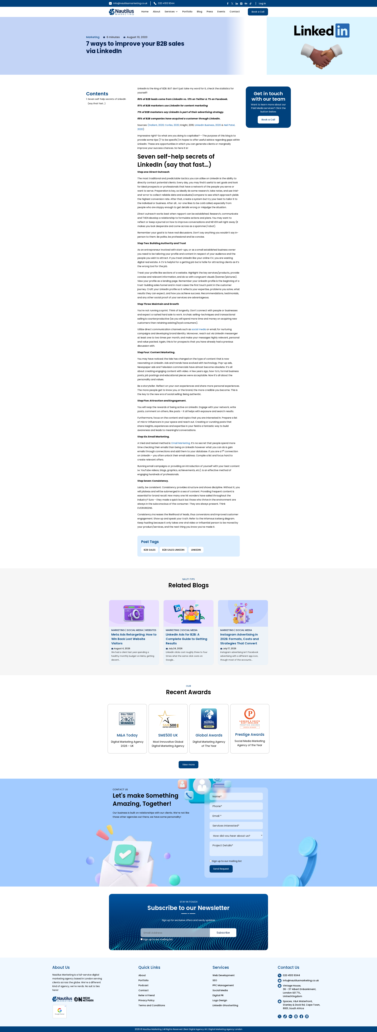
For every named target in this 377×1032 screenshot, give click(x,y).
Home (144, 11)
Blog (199, 11)
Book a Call (258, 11)
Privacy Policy (146, 1000)
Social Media (220, 990)
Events (221, 11)
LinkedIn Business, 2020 (208, 125)
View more (188, 764)
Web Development (224, 975)
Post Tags (150, 541)
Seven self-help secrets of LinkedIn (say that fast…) (107, 101)
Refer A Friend (146, 995)
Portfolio (187, 11)
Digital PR (218, 995)
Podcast (143, 985)
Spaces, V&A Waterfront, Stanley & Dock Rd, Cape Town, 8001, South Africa (301, 1005)
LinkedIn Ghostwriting (225, 1005)
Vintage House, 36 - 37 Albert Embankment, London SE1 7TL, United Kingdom (299, 991)
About (156, 11)
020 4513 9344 (166, 3)
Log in (262, 3)
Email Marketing (180, 443)
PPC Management (223, 985)
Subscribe (223, 932)
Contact (235, 11)
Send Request (221, 868)
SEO (215, 980)
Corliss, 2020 (172, 125)
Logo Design (220, 1000)
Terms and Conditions (151, 1005)
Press (210, 11)
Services (170, 11)
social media (199, 329)
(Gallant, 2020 (156, 125)
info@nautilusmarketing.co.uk (130, 3)
